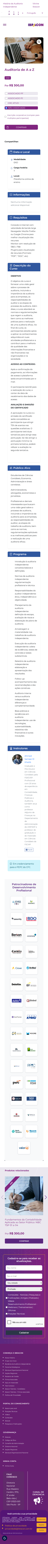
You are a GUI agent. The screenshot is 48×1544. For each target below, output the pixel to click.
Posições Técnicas (16, 1313)
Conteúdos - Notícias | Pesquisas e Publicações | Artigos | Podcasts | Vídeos (24, 1298)
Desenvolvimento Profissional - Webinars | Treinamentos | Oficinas (22, 1307)
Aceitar (41, 1530)
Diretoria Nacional (11, 1446)
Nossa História (10, 1358)
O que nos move (11, 1361)
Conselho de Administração (14, 1443)
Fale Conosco (9, 1386)
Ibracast (7, 1421)
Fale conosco (12, 1475)
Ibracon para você (11, 1408)
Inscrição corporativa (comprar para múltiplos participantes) (23, 116)
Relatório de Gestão (12, 1376)
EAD (8, 78)
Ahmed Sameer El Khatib (29, 759)
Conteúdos (9, 1418)
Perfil (30, 850)
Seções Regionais (11, 1373)
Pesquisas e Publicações (13, 1424)
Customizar (41, 1519)
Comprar (21, 127)
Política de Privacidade (13, 1395)
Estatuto (8, 1437)
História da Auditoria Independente (13, 5)
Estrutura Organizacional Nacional (16, 1370)
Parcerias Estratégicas (12, 1367)
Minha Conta (9, 1466)
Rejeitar (41, 1525)
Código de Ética (10, 1440)
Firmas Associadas (11, 1379)
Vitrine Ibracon (36, 5)
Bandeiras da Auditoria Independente (18, 1364)
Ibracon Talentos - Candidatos (15, 1389)
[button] (39, 41)
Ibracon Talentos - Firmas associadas (17, 1392)
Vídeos (7, 1414)
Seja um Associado (11, 1383)
